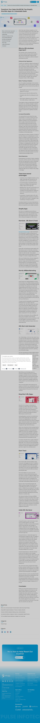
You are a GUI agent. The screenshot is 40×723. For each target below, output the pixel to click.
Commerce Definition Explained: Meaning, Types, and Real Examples (13, 612)
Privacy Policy (18, 698)
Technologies (17, 691)
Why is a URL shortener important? (8, 31)
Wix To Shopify (30, 683)
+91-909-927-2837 (5, 687)
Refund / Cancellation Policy (20, 699)
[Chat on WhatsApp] (12, 681)
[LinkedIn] (10, 632)
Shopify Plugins (4, 623)
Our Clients (17, 693)
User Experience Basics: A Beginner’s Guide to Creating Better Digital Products (15, 614)
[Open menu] (38, 2)
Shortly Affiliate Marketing (7, 37)
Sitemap (16, 694)
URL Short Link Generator (6, 39)
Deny (16, 365)
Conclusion (4, 45)
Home (2, 5)
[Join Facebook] (8, 681)
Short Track (4, 42)
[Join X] (10, 681)
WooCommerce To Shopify (33, 681)
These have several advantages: (8, 32)
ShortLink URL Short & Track (24, 231)
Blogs (5, 5)
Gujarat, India (4, 691)
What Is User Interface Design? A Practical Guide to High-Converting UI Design (15, 607)
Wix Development (18, 686)
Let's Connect (19, 657)
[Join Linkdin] (3, 681)
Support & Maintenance (32, 675)
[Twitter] (5, 632)
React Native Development (20, 678)
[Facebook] (2, 632)
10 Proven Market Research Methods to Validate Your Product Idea (13, 616)
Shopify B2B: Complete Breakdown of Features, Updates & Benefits (13, 609)
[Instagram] (8, 632)
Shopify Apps (4, 34)
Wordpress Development (20, 685)
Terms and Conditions (19, 696)
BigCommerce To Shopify (32, 680)
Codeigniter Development (20, 683)
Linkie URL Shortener (6, 44)
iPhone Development (19, 681)
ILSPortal (29, 691)
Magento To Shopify (31, 678)
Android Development (19, 680)
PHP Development (18, 675)
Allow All (4, 365)
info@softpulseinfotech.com (7, 684)
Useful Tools (17, 701)
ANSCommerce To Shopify (32, 685)
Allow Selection (10, 365)
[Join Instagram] (5, 681)
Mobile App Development (20, 677)
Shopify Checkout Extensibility (33, 677)
